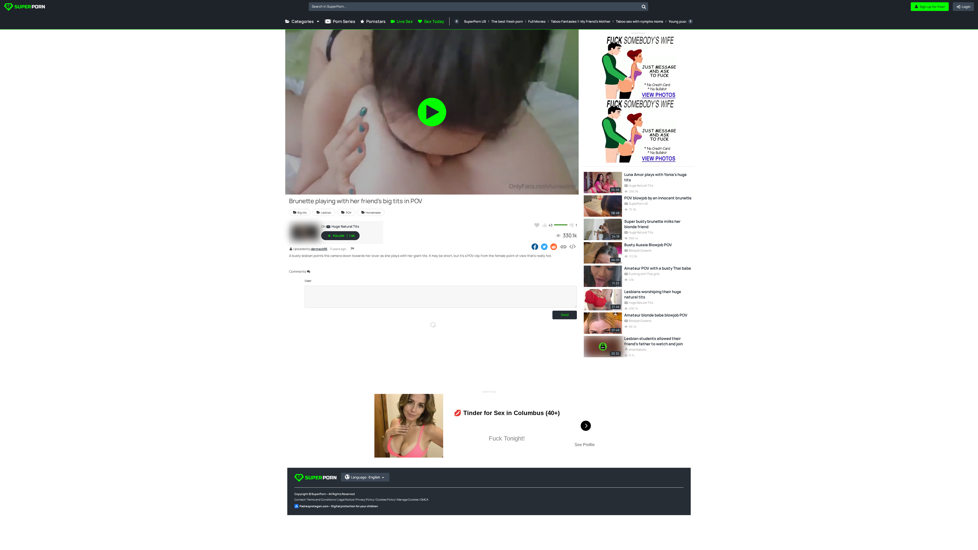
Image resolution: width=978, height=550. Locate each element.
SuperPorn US (475, 21)
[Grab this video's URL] (563, 246)
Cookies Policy (385, 499)
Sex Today (434, 21)
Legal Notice (346, 499)
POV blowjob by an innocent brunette (657, 198)
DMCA (424, 499)
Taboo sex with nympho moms (639, 21)
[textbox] (474, 6)
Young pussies (680, 21)
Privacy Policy (365, 499)
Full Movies (537, 21)
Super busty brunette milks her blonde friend (652, 224)
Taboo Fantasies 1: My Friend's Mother (580, 21)
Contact (299, 499)
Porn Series (344, 21)
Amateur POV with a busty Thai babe (657, 268)
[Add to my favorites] (536, 225)
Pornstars (376, 21)
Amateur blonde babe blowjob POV (655, 315)
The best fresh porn (507, 21)
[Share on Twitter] (544, 246)
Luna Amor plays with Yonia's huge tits (655, 177)
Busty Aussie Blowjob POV (648, 245)
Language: (365, 477)
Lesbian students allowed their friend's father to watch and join (653, 341)
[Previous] (456, 21)
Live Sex (405, 21)
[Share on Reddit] (554, 246)
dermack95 (319, 249)
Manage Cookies (408, 499)
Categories (303, 21)
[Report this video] (352, 249)
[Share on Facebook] (535, 246)
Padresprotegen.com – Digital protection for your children (339, 506)
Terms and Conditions (321, 499)
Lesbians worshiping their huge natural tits (652, 294)
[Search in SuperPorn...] (644, 6)
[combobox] (478, 6)
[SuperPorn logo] (24, 7)
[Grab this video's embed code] (572, 246)
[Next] (690, 21)
